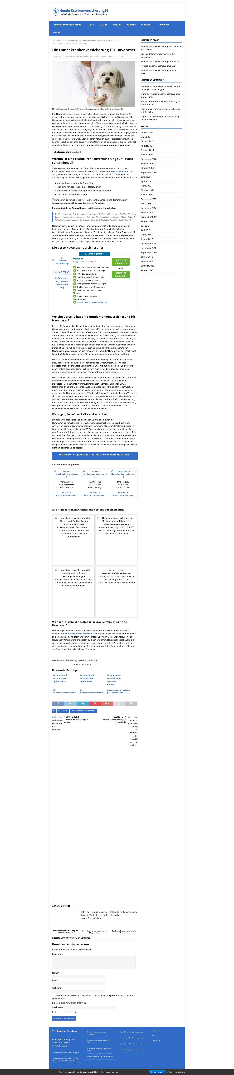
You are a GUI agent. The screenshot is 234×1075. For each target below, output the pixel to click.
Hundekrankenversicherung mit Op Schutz (98, 1041)
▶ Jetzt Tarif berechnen (66, 495)
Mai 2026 (145, 137)
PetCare (117, 25)
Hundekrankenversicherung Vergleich (66, 1053)
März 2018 (146, 203)
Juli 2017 (145, 226)
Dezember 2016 (148, 243)
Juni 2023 (146, 177)
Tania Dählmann (73, 56)
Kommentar (57, 954)
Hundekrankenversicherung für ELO (158, 66)
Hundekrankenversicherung (67, 25)
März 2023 (146, 186)
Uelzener (131, 25)
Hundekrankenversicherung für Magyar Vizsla (94, 932)
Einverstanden (157, 1072)
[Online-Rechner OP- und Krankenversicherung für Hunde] (62, 263)
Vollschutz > (121, 261)
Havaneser (62, 711)
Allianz (103, 25)
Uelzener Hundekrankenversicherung (132, 1050)
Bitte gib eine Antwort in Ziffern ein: (69, 1003)
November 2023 (149, 163)
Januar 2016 (147, 257)
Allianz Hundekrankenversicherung (132, 1038)
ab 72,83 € (66, 493)
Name (55, 973)
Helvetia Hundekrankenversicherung (132, 1044)
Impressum (155, 1031)
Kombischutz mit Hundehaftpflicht (92, 302)
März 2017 (146, 235)
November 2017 (148, 212)
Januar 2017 (147, 239)
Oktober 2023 (147, 168)
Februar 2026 (147, 141)
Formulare (164, 25)
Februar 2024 (147, 150)
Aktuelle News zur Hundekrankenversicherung (100, 56)
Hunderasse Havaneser (115, 171)
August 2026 (147, 132)
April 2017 (146, 230)
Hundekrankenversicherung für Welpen (100, 1056)
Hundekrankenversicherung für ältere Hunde (99, 1049)
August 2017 (147, 221)
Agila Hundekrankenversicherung (131, 1032)
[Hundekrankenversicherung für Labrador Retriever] (65, 920)
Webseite (56, 988)
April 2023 (146, 181)
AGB (153, 1036)
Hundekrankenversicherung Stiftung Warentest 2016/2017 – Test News (65, 1060)
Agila (91, 25)
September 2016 (149, 252)
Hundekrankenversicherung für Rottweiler (124, 932)
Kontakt (57, 32)
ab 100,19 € (95, 493)
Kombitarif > (121, 274)
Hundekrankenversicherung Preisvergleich (96, 1033)
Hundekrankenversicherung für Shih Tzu (160, 61)
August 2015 (147, 270)
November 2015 (148, 261)
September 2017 (149, 217)
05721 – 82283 (60, 1046)
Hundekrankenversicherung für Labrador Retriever (65, 932)
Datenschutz (156, 1040)
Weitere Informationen (176, 1072)
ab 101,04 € (123, 493)
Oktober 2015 (147, 266)
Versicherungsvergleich (80, 633)
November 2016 (148, 248)
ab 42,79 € (62, 272)
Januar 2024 (147, 154)
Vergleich (146, 25)
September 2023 (149, 172)
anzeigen (76, 152)
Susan (144, 101)
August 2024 (147, 146)
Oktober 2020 (147, 190)
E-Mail (55, 980)
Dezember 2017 (148, 208)
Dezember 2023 (149, 159)
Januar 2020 (147, 194)
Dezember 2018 (148, 199)
